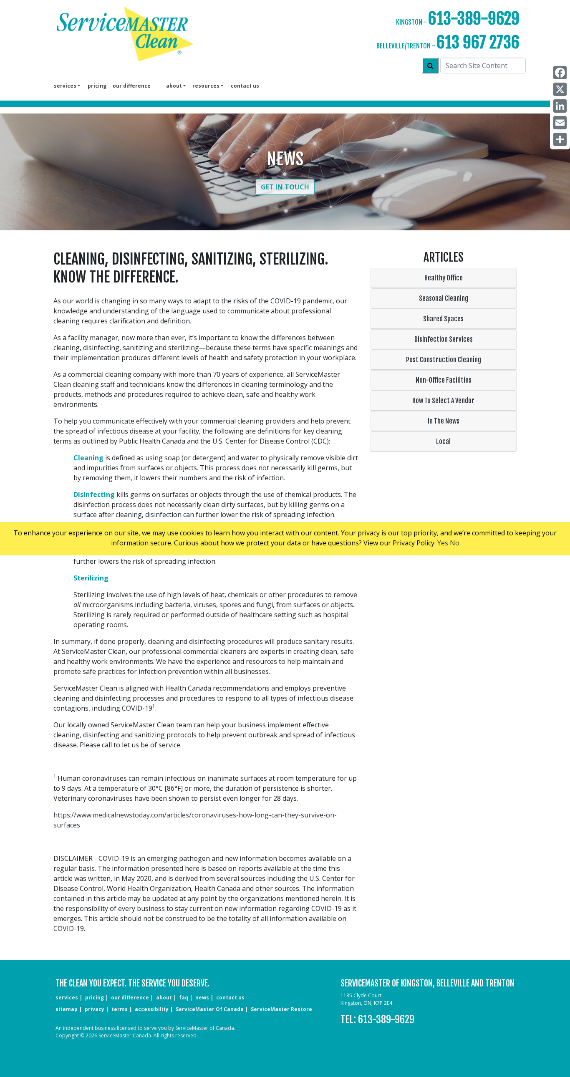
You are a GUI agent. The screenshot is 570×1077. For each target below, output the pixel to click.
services (66, 997)
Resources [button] (205, 85)
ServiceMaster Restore (281, 1009)
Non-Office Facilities (444, 380)
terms (119, 1009)
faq (183, 997)
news (202, 997)
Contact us (245, 85)
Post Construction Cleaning (443, 360)
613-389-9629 (474, 18)
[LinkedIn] (560, 106)
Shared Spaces (443, 319)
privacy (94, 1009)
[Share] (560, 139)
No (454, 542)
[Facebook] (560, 72)
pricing (97, 85)
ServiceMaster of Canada (210, 1009)
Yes (442, 542)
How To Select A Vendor (443, 400)
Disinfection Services (443, 339)
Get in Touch (285, 187)
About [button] (174, 85)
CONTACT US (230, 997)
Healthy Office (443, 278)
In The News (443, 421)
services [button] (65, 85)
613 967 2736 (478, 42)
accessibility (152, 1009)
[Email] (560, 122)
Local (443, 441)
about (164, 997)
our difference (132, 85)
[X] (560, 89)
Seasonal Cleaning (443, 298)
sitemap (66, 1009)
